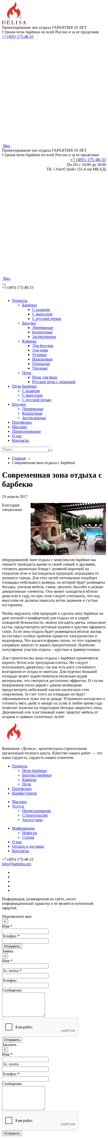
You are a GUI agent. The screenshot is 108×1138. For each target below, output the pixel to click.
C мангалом (42, 314)
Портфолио (22, 422)
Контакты (20, 440)
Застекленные (44, 336)
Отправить (12, 946)
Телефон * (11, 936)
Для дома (40, 350)
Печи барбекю (24, 386)
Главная (19, 458)
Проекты (19, 300)
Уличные (39, 368)
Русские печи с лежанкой (54, 382)
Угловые (39, 355)
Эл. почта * (12, 971)
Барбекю (29, 305)
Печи (26, 373)
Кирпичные (42, 332)
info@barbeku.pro (16, 864)
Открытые (41, 364)
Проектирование (26, 431)
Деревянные (42, 327)
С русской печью (36, 400)
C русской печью (46, 318)
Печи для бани (44, 377)
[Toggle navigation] (4, 284)
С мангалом (32, 395)
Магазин (19, 427)
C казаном (41, 309)
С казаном (31, 391)
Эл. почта (10, 1064)
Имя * (7, 926)
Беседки (29, 323)
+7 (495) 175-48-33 (17, 36)
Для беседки (42, 345)
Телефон (9, 980)
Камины (29, 341)
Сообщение (12, 990)
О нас (17, 436)
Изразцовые (42, 359)
